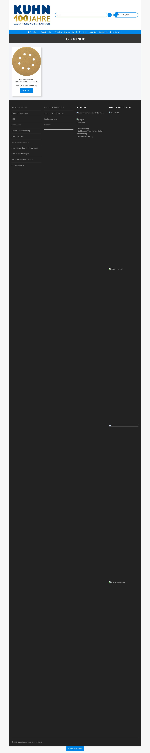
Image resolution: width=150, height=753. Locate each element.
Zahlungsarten (17, 136)
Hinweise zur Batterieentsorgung (25, 148)
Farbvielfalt (76, 32)
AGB (13, 119)
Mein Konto (116, 32)
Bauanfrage (103, 32)
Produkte (33, 32)
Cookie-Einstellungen (20, 154)
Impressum (16, 125)
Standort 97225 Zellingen (54, 113)
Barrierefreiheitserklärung (22, 159)
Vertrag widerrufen (19, 107)
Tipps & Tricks (46, 32)
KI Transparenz (18, 165)
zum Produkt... (26, 90)
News (84, 32)
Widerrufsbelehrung (20, 113)
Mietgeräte (93, 32)
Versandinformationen (21, 142)
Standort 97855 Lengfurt (54, 107)
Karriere (47, 125)
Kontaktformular (51, 119)
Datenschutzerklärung (21, 131)
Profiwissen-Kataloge (62, 32)
